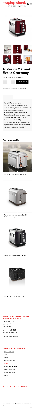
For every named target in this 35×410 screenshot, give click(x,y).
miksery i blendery (9, 369)
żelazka (6, 375)
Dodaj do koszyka (22, 81)
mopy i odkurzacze (9, 372)
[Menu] (31, 4)
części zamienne (9, 352)
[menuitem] (27, 4)
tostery (24, 88)
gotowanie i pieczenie (10, 366)
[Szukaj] (27, 4)
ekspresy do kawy (9, 360)
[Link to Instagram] (30, 407)
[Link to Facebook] (28, 407)
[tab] (8, 97)
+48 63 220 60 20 (10, 330)
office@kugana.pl (12, 336)
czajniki (6, 358)
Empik (20, 88)
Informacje (8, 97)
